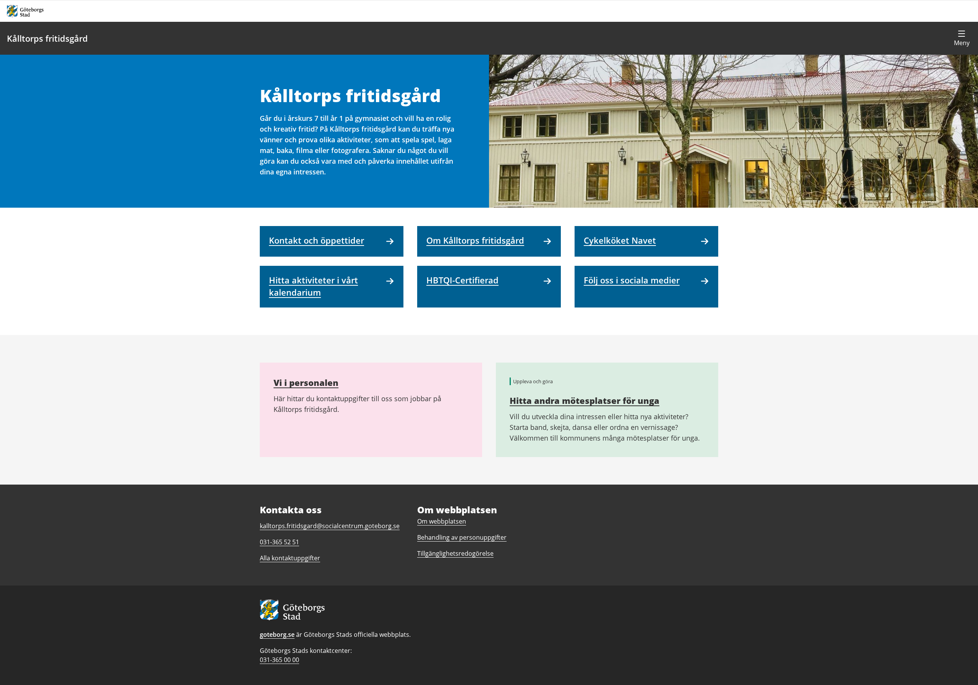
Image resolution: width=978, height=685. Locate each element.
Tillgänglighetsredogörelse (455, 553)
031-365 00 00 (279, 660)
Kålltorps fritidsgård (47, 38)
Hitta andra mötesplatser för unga (584, 400)
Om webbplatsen (441, 521)
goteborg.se (277, 634)
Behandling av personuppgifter (462, 537)
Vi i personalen (306, 382)
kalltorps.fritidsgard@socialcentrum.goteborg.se (330, 526)
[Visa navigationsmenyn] (961, 38)
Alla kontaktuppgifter (290, 558)
